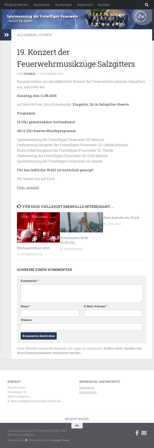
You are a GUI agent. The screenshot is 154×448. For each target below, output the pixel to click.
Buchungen (63, 5)
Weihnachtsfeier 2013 (33, 248)
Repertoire (85, 5)
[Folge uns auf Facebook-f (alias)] (137, 433)
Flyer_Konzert (28, 187)
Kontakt (104, 5)
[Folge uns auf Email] (143, 433)
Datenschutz (88, 392)
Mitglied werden (17, 5)
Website (26, 320)
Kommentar (29, 281)
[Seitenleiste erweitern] (6, 35)
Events (45, 35)
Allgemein (27, 35)
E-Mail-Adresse (95, 306)
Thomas (29, 74)
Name (25, 306)
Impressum (42, 5)
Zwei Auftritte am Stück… (122, 217)
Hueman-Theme (60, 440)
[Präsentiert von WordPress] (26, 440)
